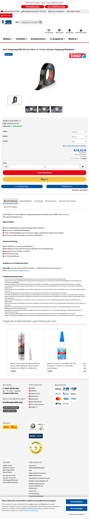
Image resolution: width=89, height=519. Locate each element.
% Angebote (56, 38)
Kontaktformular (10, 411)
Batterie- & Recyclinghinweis (38, 481)
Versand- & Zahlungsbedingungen (37, 466)
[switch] (41, 428)
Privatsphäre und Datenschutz (39, 478)
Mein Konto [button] (7, 15)
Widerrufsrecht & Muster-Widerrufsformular (37, 474)
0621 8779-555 (11, 388)
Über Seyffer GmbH (73, 11)
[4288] (44, 77)
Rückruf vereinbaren (57, 11)
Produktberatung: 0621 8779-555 (35, 11)
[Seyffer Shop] (6, 22)
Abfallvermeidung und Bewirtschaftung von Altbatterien (36, 486)
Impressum (33, 491)
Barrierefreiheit (34, 494)
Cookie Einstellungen (36, 496)
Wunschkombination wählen (74, 146)
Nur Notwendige (77, 508)
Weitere (72, 38)
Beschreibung (10, 200)
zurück (9, 54)
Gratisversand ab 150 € (11, 11)
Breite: (5, 136)
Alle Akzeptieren (77, 502)
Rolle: (5, 163)
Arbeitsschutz (38, 38)
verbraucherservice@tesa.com (18, 270)
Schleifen (20, 38)
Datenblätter (26, 200)
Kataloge (38, 200)
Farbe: (5, 131)
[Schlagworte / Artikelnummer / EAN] (40, 22)
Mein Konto (59, 33)
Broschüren (51, 200)
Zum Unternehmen (37, 404)
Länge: (5, 141)
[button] (6, 166)
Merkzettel (69, 33)
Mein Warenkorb (36, 402)
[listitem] (25, 351)
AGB (30, 470)
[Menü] (46, 423)
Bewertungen (10, 206)
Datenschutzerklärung (31, 510)
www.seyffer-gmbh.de (10, 482)
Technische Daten (67, 200)
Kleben (7, 38)
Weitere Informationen (76, 514)
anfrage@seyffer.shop (10, 480)
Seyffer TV (34, 407)
